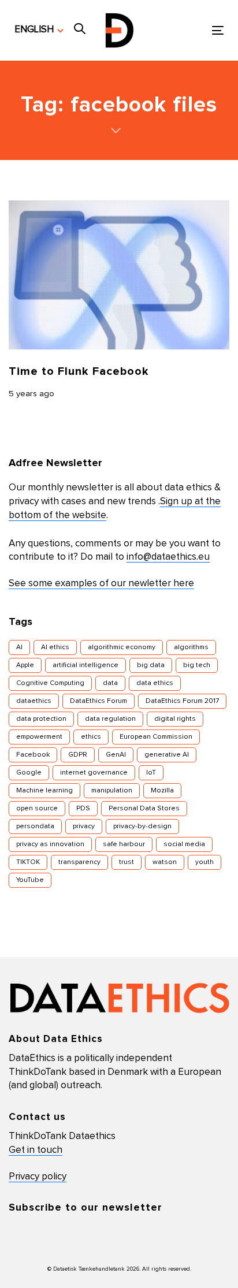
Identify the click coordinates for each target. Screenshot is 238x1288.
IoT (151, 772)
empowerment (39, 737)
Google (29, 772)
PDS (83, 808)
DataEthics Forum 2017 (182, 701)
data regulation (110, 719)
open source (37, 808)
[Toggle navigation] (189, 30)
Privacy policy (37, 1177)
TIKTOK (28, 862)
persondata (35, 826)
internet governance (94, 772)
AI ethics (55, 647)
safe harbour (124, 844)
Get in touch (35, 1150)
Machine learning (44, 790)
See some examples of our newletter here (101, 584)
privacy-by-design (142, 826)
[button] (39, 30)
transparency (79, 862)
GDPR (77, 754)
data (110, 683)
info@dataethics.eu (168, 557)
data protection (41, 719)
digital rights (175, 719)
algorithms (191, 647)
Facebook (33, 754)
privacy (84, 826)
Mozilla (162, 790)
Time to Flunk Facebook (79, 371)
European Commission (156, 737)
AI (19, 647)
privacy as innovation (50, 844)
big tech (196, 665)
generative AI (166, 754)
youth (204, 862)
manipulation (111, 790)
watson (165, 862)
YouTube (30, 880)
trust (126, 862)
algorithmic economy (121, 647)
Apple (25, 665)
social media (184, 844)
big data (151, 665)
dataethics (33, 701)
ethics (91, 737)
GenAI (116, 754)
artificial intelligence (85, 665)
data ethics (154, 683)
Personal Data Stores (144, 808)
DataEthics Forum (98, 701)
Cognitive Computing (50, 683)
